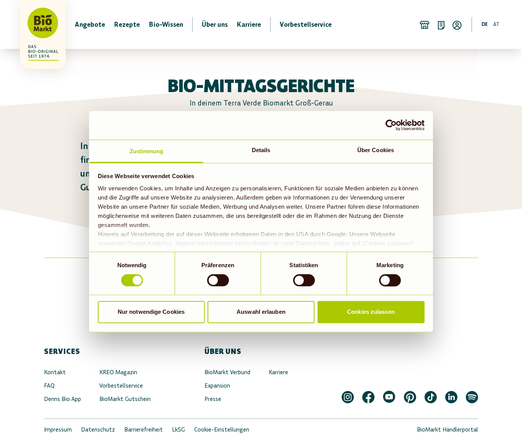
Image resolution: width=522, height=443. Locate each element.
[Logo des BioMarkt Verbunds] (38, 24)
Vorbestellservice (121, 385)
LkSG (178, 429)
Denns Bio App (62, 398)
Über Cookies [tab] (375, 150)
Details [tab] (261, 150)
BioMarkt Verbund (227, 372)
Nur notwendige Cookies (151, 312)
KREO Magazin (118, 372)
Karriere (278, 372)
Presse (212, 398)
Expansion (217, 385)
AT (496, 24)
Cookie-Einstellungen (221, 429)
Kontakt (55, 372)
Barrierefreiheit (143, 429)
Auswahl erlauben (261, 312)
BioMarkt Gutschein (125, 398)
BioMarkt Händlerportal (447, 429)
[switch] (218, 280)
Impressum (58, 429)
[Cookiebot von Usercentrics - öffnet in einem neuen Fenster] (391, 125)
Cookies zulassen (371, 312)
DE (484, 24)
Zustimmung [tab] (147, 151)
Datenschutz (98, 429)
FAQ (49, 385)
